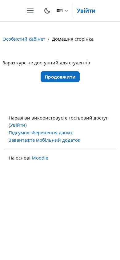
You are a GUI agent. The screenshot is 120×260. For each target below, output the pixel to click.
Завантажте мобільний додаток (44, 140)
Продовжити (60, 77)
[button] (62, 10)
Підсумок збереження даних (41, 132)
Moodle (40, 158)
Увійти (86, 10)
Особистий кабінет (23, 39)
